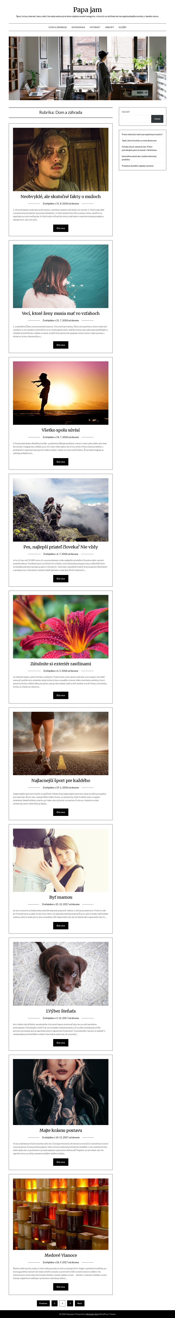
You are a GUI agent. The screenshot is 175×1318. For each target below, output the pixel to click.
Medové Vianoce (60, 1255)
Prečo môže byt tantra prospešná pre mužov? (142, 134)
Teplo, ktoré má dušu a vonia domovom (139, 140)
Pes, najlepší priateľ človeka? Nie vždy (61, 547)
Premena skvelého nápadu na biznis (138, 166)
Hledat (126, 112)
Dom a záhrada (58, 27)
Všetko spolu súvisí (61, 430)
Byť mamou (60, 897)
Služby (122, 27)
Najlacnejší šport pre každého (60, 780)
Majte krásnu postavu (60, 1130)
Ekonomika (78, 27)
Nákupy (109, 27)
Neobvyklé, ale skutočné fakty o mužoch (61, 196)
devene (75, 203)
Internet (95, 27)
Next (79, 1303)
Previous (43, 1303)
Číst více (61, 228)
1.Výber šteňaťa (61, 1011)
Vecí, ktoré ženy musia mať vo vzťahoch (61, 313)
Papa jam (87, 10)
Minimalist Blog (92, 1314)
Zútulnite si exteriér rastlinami (60, 663)
